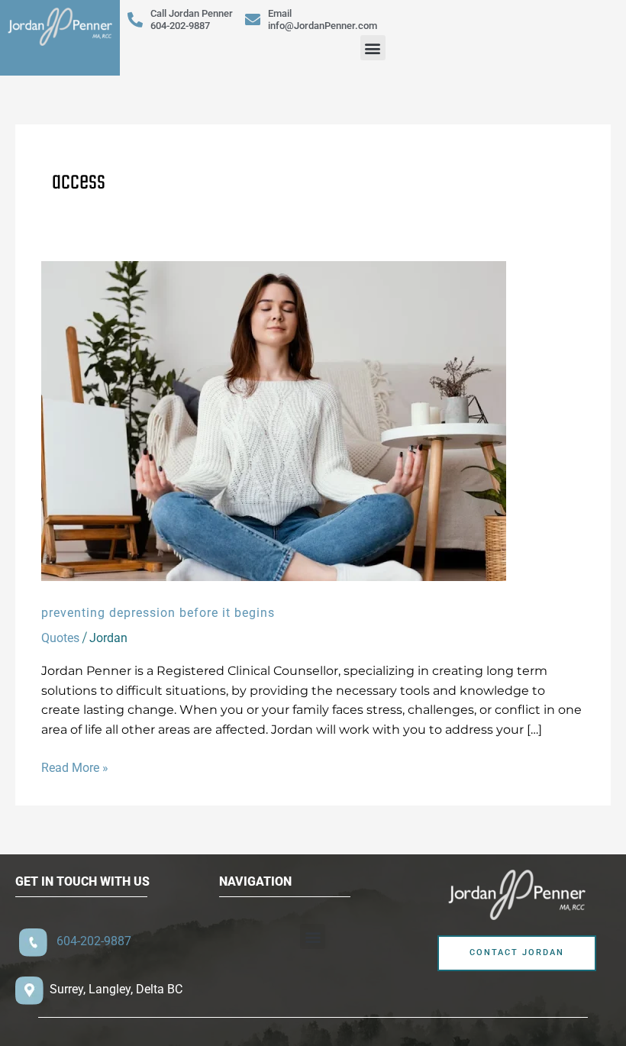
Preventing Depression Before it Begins (158, 612)
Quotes (60, 638)
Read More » (74, 766)
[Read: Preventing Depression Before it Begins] (273, 420)
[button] (373, 47)
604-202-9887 (90, 941)
